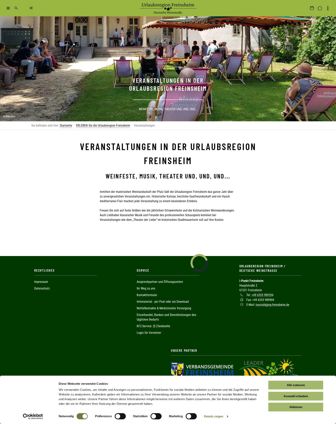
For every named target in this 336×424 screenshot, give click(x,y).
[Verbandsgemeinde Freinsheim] (202, 370)
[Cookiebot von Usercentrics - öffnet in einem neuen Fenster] (33, 416)
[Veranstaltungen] (311, 8)
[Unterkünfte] (319, 8)
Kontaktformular (147, 295)
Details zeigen (213, 416)
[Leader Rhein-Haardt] (269, 370)
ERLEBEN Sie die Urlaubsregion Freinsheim (103, 125)
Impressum (41, 282)
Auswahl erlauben (296, 396)
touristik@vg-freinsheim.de (272, 304)
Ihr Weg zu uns (146, 288)
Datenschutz (42, 288)
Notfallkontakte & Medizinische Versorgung (164, 308)
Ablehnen (295, 407)
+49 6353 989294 (262, 295)
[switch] (120, 416)
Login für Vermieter (149, 333)
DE (31, 8)
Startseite (66, 125)
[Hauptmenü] (8, 8)
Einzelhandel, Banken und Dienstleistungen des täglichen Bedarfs (166, 317)
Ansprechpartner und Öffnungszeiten (160, 282)
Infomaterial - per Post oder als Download (163, 301)
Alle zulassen (296, 385)
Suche (16, 8)
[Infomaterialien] (327, 8)
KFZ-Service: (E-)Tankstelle (153, 326)
